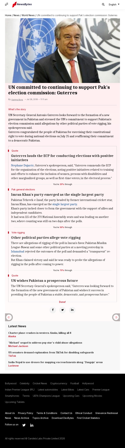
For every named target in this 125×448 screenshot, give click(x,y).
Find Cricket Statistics (88, 418)
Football (74, 383)
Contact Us (66, 413)
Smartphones (12, 395)
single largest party (64, 204)
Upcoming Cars (71, 395)
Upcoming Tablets (15, 402)
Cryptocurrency (58, 383)
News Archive (21, 418)
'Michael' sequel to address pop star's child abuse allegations (45, 342)
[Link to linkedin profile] (32, 425)
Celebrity (24, 383)
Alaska (12, 336)
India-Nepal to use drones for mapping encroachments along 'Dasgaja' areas (55, 362)
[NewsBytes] (22, 4)
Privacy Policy (25, 413)
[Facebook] (52, 310)
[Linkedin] (72, 310)
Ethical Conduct (84, 413)
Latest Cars (83, 389)
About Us (10, 413)
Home (8, 15)
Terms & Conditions (46, 413)
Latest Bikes (67, 389)
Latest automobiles (48, 389)
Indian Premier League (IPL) (20, 389)
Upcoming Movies (92, 395)
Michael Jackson (18, 346)
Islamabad (17, 251)
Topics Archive (40, 418)
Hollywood (88, 383)
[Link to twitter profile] (24, 425)
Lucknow (13, 365)
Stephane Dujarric (22, 165)
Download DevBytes (63, 418)
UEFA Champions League (46, 395)
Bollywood (10, 383)
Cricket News (40, 383)
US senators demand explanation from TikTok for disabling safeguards (51, 352)
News (17, 15)
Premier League (101, 389)
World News (28, 15)
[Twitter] (62, 310)
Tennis (26, 395)
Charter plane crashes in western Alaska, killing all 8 (40, 333)
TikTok (12, 355)
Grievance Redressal (106, 413)
